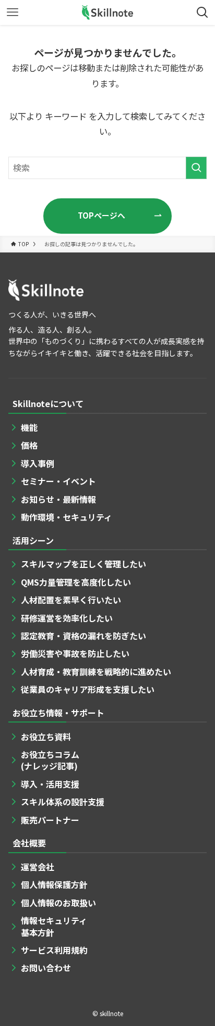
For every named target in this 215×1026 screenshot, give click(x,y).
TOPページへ (101, 215)
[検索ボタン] (202, 12)
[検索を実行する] (196, 168)
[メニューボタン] (12, 12)
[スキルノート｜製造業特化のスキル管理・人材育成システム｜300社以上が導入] (108, 12)
